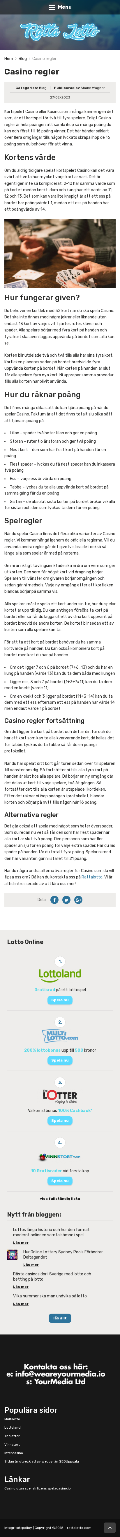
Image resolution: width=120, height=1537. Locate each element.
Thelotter (12, 1436)
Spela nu (60, 1000)
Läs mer (21, 1243)
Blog (23, 58)
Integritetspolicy (18, 1528)
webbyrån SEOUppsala (60, 1461)
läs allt (60, 1318)
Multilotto (12, 1419)
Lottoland (12, 1427)
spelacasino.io (59, 1488)
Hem (8, 58)
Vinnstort (12, 1445)
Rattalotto (92, 877)
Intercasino (13, 1453)
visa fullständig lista (60, 1199)
